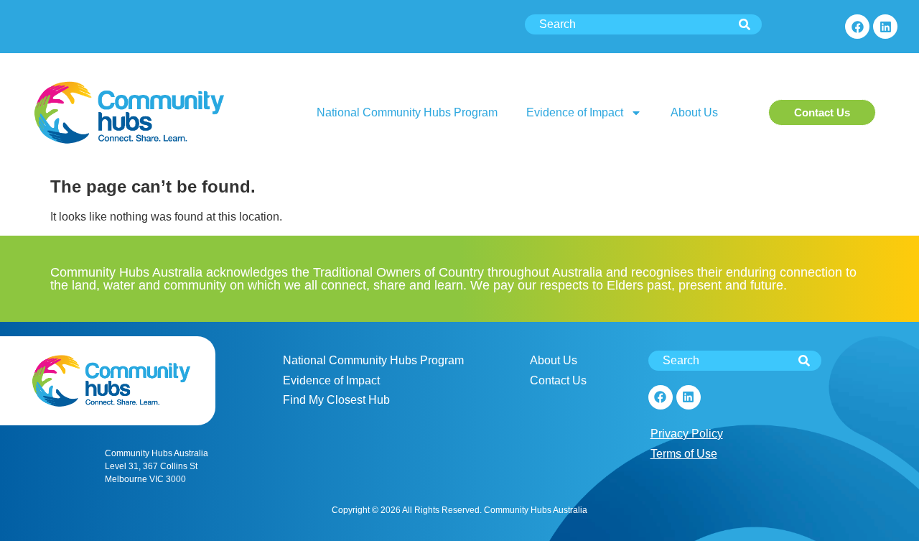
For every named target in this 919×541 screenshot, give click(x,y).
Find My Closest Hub (336, 400)
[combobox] (643, 24)
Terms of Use (683, 454)
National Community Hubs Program (407, 112)
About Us (694, 112)
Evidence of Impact (574, 112)
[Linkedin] (885, 26)
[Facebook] (857, 26)
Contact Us (558, 380)
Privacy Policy (686, 433)
